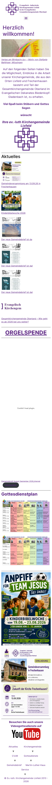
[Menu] (26, 18)
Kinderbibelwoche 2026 (13, 213)
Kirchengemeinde (32, 746)
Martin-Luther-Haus (35, 765)
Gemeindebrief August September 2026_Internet (20, 481)
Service (25, 769)
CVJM (15, 756)
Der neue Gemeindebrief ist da (16, 239)
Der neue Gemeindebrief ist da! (17, 265)
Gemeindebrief (14, 765)
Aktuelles (13, 746)
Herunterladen (10, 485)
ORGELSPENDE (26, 332)
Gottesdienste (31, 756)
